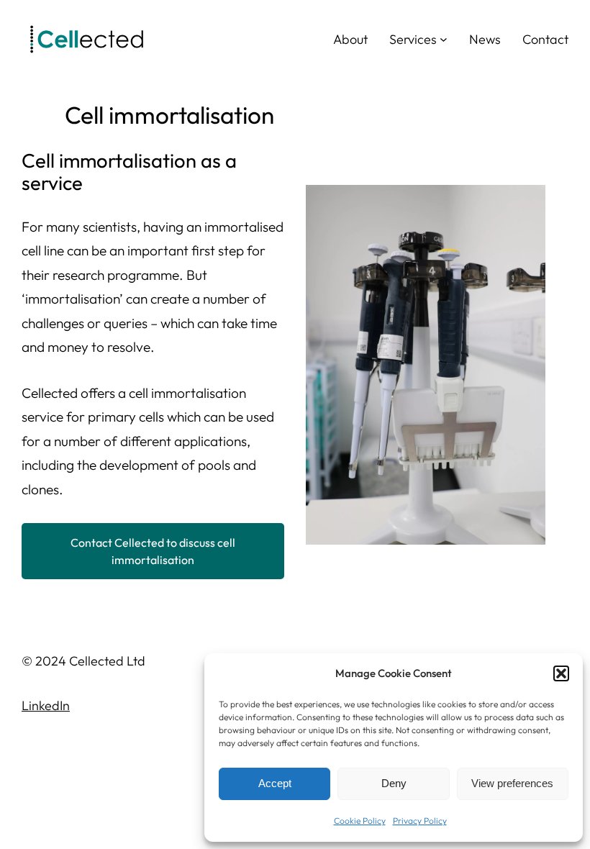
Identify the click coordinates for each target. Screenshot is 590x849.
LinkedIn (46, 705)
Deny (394, 783)
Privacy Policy (420, 820)
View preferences (512, 783)
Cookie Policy (360, 820)
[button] (561, 673)
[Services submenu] (444, 39)
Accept (274, 783)
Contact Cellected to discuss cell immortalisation (153, 551)
